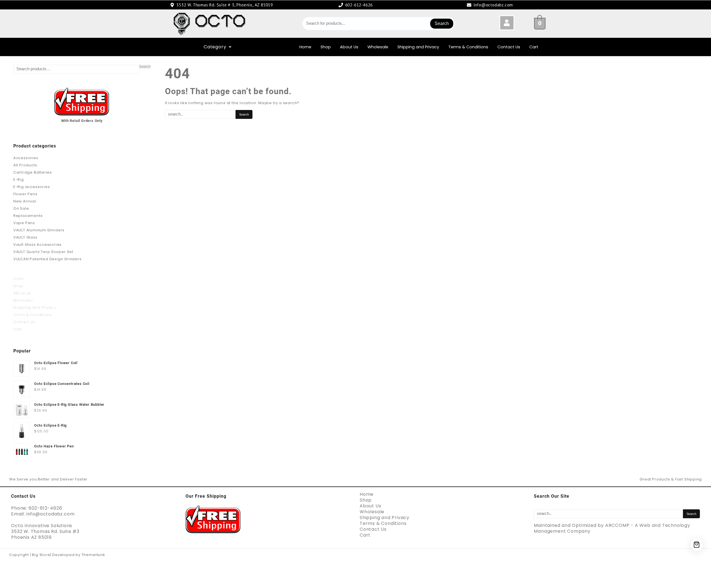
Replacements (28, 215)
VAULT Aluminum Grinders (38, 230)
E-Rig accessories (31, 186)
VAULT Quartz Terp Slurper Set (43, 251)
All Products (25, 165)
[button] (217, 46)
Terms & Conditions (468, 47)
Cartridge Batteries (32, 172)
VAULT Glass (25, 237)
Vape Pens (24, 223)
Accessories (25, 158)
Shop (326, 47)
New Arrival (24, 201)
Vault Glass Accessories (37, 244)
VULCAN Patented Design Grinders (47, 259)
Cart (533, 47)
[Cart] (696, 545)
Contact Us (508, 47)
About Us (349, 47)
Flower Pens (25, 194)
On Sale (21, 208)
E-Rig (18, 179)
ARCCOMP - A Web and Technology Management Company (612, 528)
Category (215, 47)
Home (305, 47)
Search (442, 23)
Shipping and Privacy (418, 47)
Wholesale (377, 47)
